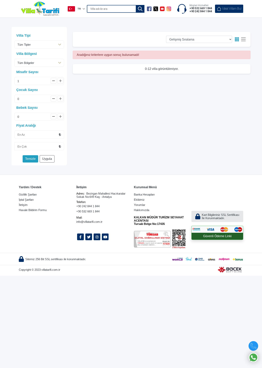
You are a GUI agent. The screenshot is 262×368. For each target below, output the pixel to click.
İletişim (23, 204)
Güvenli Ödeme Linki (217, 236)
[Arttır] (60, 81)
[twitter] (155, 8)
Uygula (47, 158)
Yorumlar (139, 204)
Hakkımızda (141, 210)
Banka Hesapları (144, 194)
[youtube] (162, 8)
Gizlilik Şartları (28, 194)
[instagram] (168, 8)
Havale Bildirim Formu (33, 210)
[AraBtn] (140, 9)
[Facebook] (80, 237)
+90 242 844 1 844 (88, 206)
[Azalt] (53, 81)
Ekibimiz (139, 199)
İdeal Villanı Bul (231, 8)
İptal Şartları (26, 199)
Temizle (30, 158)
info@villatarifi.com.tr (89, 221)
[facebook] (149, 8)
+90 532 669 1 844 (88, 211)
